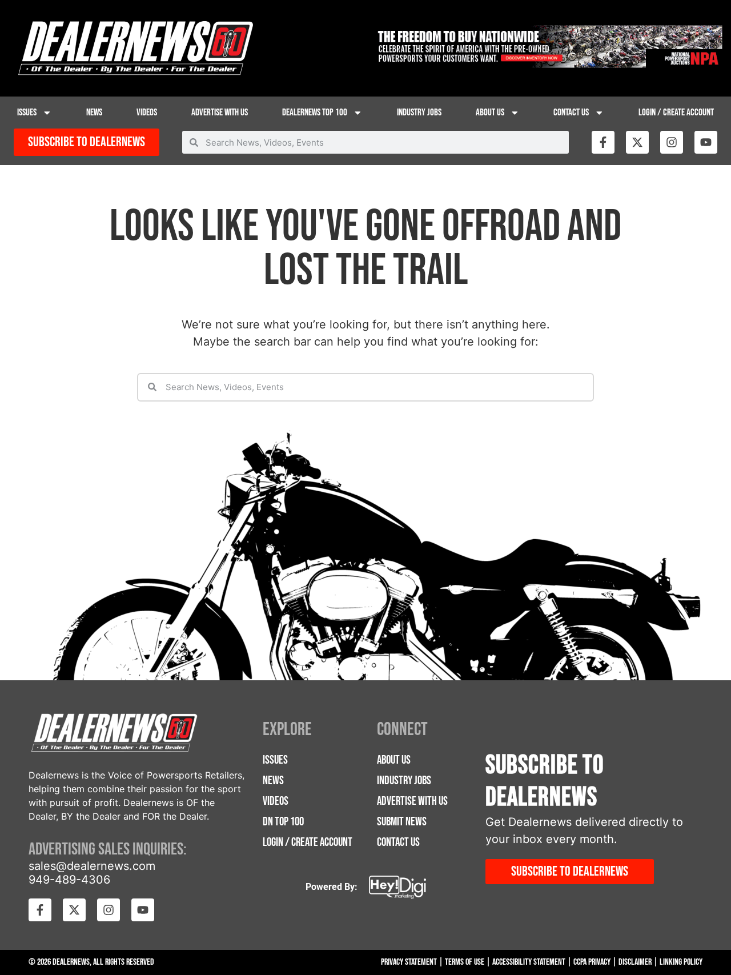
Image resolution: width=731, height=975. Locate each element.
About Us (490, 112)
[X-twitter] (637, 142)
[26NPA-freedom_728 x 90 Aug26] (548, 64)
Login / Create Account (676, 112)
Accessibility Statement (528, 962)
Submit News (402, 821)
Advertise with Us (219, 112)
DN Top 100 (283, 821)
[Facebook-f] (603, 142)
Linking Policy (681, 962)
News (94, 112)
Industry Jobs (419, 112)
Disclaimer (635, 962)
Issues (27, 112)
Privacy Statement (409, 962)
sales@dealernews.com (92, 866)
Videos (146, 112)
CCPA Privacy (591, 962)
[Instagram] (671, 142)
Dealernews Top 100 (314, 112)
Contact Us (571, 112)
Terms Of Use (464, 962)
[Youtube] (705, 142)
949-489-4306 (69, 879)
